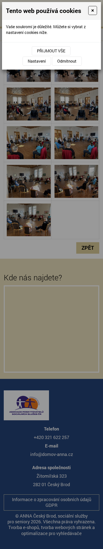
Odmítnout (66, 61)
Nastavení (37, 61)
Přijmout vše (51, 50)
